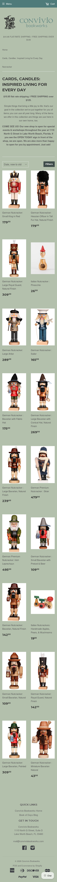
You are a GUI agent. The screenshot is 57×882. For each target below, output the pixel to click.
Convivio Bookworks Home (28, 810)
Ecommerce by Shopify (31, 865)
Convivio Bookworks (31, 861)
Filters (49, 164)
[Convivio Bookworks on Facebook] (24, 848)
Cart (52, 3)
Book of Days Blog (28, 814)
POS (15, 865)
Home (4, 49)
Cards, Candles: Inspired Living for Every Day (22, 58)
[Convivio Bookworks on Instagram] (32, 848)
